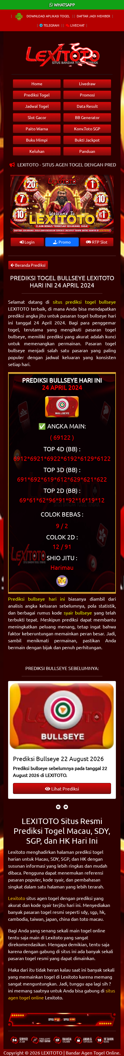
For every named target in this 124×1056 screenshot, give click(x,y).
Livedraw (87, 83)
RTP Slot (99, 241)
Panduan (87, 151)
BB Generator (87, 117)
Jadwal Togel (37, 106)
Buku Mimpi (37, 139)
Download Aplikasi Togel (48, 16)
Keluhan (36, 151)
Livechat (76, 25)
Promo (64, 241)
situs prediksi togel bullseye (84, 302)
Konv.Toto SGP (87, 128)
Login (29, 241)
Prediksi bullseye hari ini (36, 599)
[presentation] (58, 806)
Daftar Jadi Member (93, 16)
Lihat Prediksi (64, 788)
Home (36, 83)
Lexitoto (16, 898)
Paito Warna (37, 128)
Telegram (51, 25)
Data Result (87, 106)
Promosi (87, 94)
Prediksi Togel (37, 94)
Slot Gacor (37, 117)
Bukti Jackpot (87, 139)
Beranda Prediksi (30, 265)
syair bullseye (78, 612)
